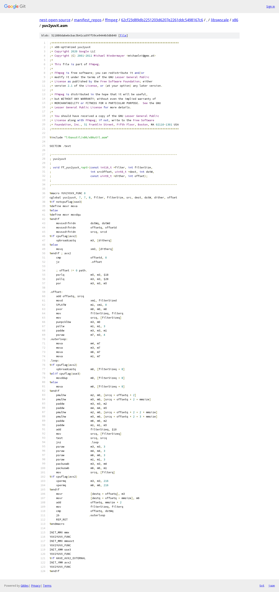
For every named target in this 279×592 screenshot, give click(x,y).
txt (261, 585)
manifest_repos (88, 19)
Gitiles (25, 586)
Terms (47, 586)
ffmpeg (111, 19)
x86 (235, 19)
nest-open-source (54, 19)
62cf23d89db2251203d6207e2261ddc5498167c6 (162, 19)
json (271, 585)
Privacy (35, 586)
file (123, 35)
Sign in (270, 6)
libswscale (220, 19)
